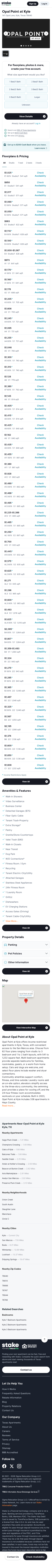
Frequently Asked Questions (16, 1393)
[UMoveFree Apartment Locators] (10, 1346)
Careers (6, 1431)
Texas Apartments (11, 1422)
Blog (4, 1402)
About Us (7, 1427)
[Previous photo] (6, 33)
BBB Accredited (10, 1452)
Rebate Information (11, 1397)
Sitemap (6, 1448)
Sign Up (32, 4)
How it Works (9, 1389)
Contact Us (13, 1556)
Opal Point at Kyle (16, 12)
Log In (44, 4)
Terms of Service (10, 1439)
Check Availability (40, 174)
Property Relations (11, 1406)
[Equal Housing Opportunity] (29, 1346)
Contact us (26, 1369)
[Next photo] (46, 33)
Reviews (6, 1435)
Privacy (6, 1444)
